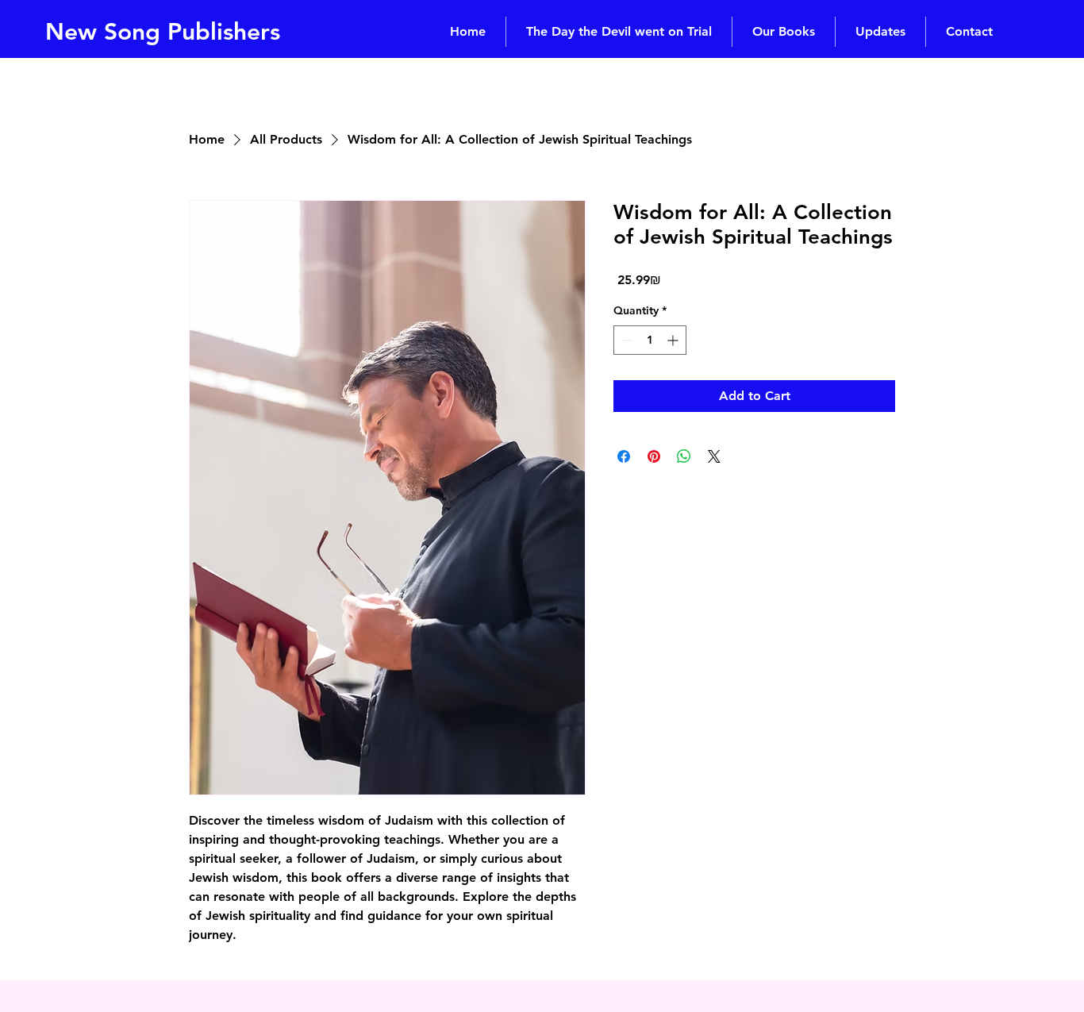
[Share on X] (714, 456)
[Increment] (674, 340)
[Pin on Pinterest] (653, 456)
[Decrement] (626, 340)
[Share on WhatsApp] (684, 456)
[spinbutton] (650, 340)
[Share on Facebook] (623, 456)
